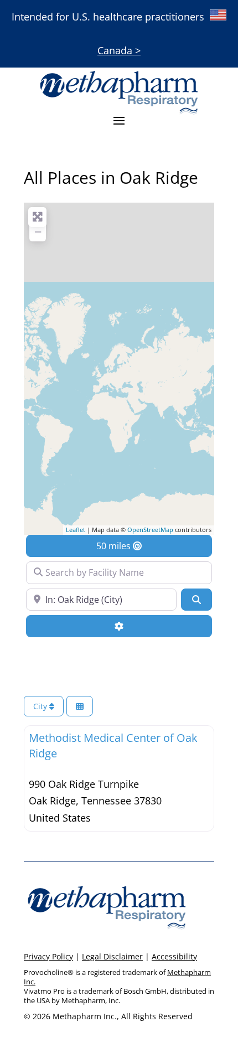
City (41, 706)
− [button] (38, 232)
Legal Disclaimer (112, 956)
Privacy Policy (48, 956)
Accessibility (174, 956)
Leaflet (75, 529)
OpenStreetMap (150, 529)
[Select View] (79, 706)
